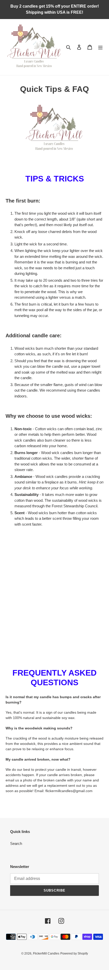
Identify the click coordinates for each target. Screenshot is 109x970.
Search (16, 843)
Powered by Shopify (74, 953)
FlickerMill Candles (46, 953)
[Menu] (100, 47)
